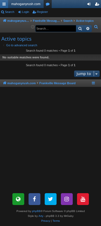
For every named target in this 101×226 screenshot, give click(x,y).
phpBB (36, 211)
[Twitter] (51, 199)
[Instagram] (67, 199)
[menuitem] (96, 27)
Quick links (5, 5)
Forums (49, 5)
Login (25, 11)
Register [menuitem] (98, 5)
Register (42, 11)
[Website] (18, 199)
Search (9, 11)
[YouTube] (83, 199)
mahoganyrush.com (25, 4)
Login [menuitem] (90, 5)
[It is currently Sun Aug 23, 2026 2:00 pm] (32, 27)
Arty (41, 215)
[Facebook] (34, 199)
